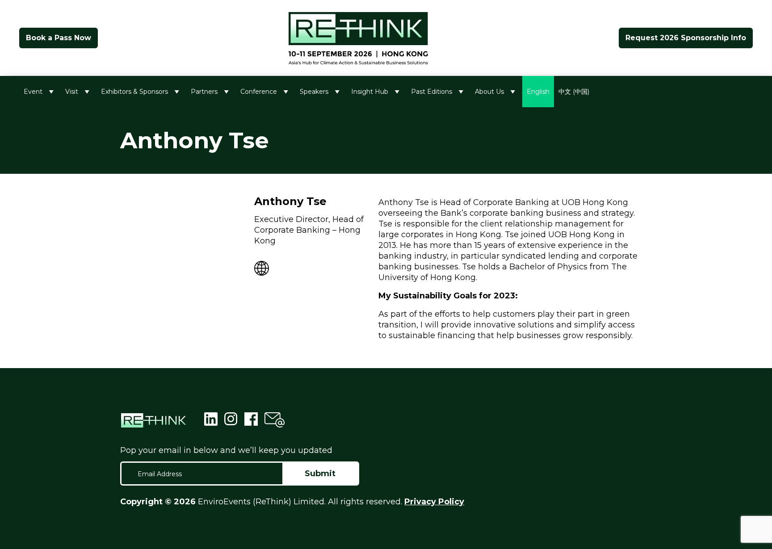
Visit (71, 92)
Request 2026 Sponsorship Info (685, 38)
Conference (258, 92)
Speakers (314, 92)
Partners (204, 92)
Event (33, 92)
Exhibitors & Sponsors (134, 92)
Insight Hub (369, 92)
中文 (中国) (573, 92)
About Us (489, 92)
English (538, 92)
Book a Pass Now (58, 38)
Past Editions (431, 92)
